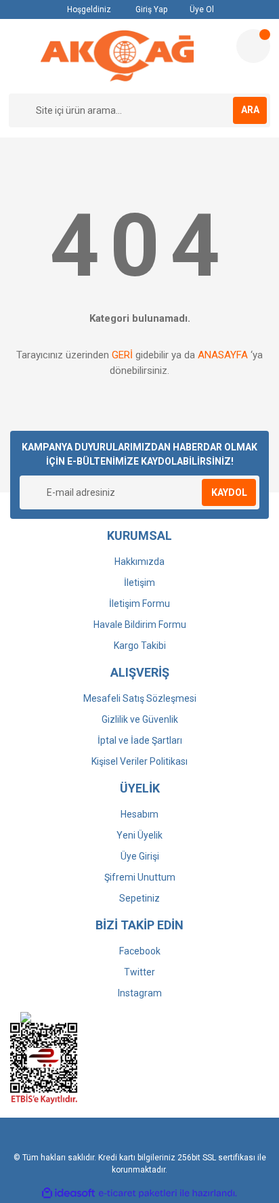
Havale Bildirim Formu (139, 624)
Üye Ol (201, 9)
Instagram (140, 993)
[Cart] (253, 46)
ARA (250, 109)
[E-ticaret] (137, 1193)
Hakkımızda (139, 561)
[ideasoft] (68, 1193)
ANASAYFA (223, 355)
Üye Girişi (140, 856)
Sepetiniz (139, 898)
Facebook (139, 951)
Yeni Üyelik (139, 835)
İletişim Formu (139, 603)
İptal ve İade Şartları (140, 740)
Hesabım (139, 814)
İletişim (139, 582)
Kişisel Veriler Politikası (139, 761)
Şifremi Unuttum (139, 877)
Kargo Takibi (140, 645)
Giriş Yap (150, 9)
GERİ (122, 355)
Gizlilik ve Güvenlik (140, 719)
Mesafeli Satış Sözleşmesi (139, 698)
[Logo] (117, 56)
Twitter (139, 972)
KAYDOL (229, 492)
